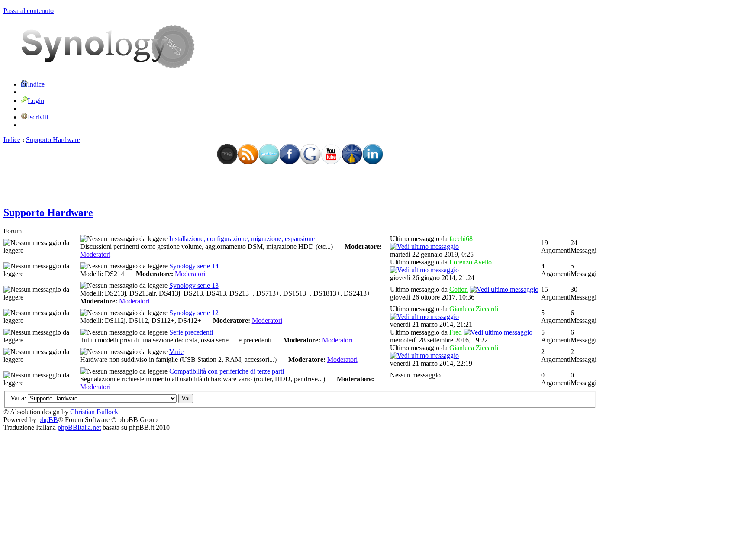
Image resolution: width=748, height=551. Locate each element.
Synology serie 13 (194, 285)
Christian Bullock (94, 412)
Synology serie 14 (194, 266)
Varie (176, 351)
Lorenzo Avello (470, 262)
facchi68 (461, 238)
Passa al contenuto (28, 10)
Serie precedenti (191, 332)
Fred (455, 332)
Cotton (458, 289)
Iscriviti (38, 117)
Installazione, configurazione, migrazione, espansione (242, 238)
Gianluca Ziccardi (473, 309)
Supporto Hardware (53, 139)
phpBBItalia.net (79, 427)
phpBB (48, 419)
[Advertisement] (300, 185)
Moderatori (95, 254)
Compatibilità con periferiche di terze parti (226, 371)
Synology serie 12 (194, 312)
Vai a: (18, 398)
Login (36, 100)
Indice (36, 84)
